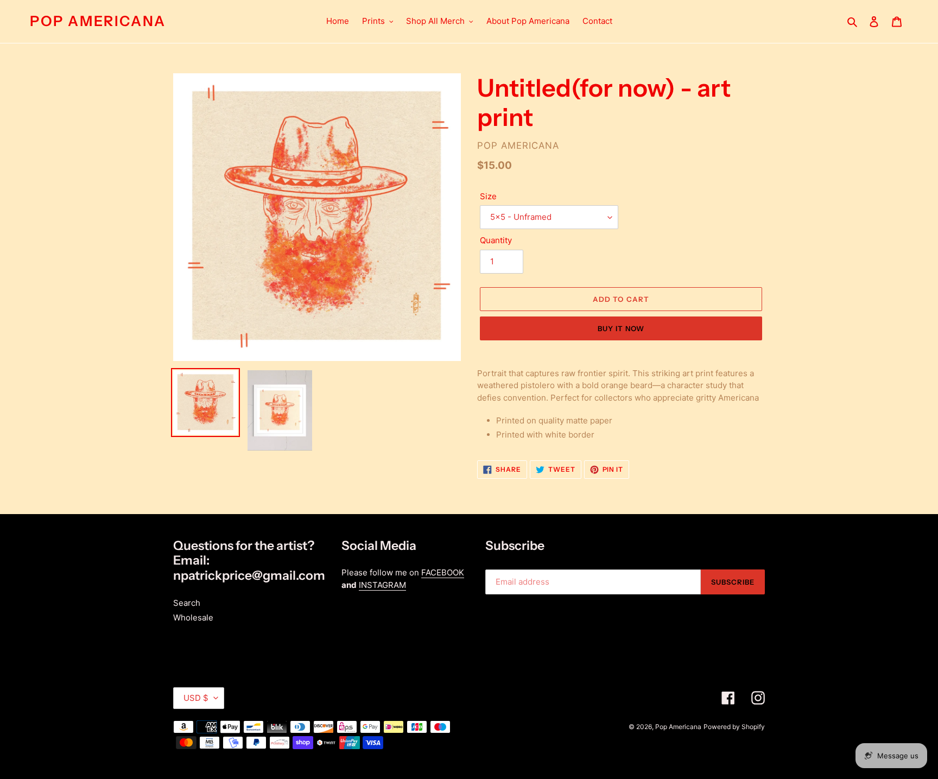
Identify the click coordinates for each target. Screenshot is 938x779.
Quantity (496, 240)
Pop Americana (98, 21)
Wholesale (193, 617)
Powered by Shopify (734, 727)
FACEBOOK (442, 572)
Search (186, 603)
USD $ (195, 698)
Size (488, 196)
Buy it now (621, 328)
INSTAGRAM (382, 585)
